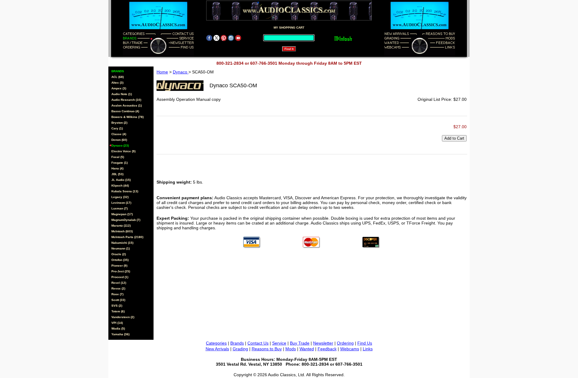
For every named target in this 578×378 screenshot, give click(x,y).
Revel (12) (118, 282)
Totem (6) (118, 311)
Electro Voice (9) (123, 151)
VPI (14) (117, 322)
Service (279, 343)
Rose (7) (117, 294)
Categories (216, 343)
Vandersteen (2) (122, 317)
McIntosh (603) (122, 231)
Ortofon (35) (120, 260)
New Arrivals (217, 348)
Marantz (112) (121, 225)
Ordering (345, 343)
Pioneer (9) (119, 265)
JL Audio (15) (121, 179)
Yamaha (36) (120, 334)
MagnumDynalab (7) (125, 220)
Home (162, 72)
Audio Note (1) (121, 94)
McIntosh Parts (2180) (127, 237)
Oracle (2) (118, 254)
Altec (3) (117, 82)
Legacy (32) (120, 197)
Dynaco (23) (120, 145)
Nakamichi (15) (122, 242)
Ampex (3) (118, 88)
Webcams (349, 348)
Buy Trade (299, 343)
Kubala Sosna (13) (124, 191)
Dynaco (180, 72)
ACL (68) (117, 77)
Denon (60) (119, 139)
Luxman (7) (119, 208)
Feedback (327, 348)
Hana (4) (117, 168)
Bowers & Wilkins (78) (127, 117)
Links (368, 348)
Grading (240, 348)
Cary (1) (117, 128)
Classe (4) (118, 134)
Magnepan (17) (122, 214)
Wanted (307, 348)
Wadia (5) (118, 328)
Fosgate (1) (119, 162)
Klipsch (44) (120, 185)
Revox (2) (118, 288)
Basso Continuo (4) (125, 111)
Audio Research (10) (126, 99)
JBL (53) (117, 174)
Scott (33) (118, 300)
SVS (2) (116, 305)
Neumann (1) (120, 248)
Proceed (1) (119, 277)
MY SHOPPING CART (289, 27)
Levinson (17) (121, 202)
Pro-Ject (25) (120, 271)
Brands (237, 343)
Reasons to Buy (267, 348)
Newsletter (323, 343)
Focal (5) (117, 157)
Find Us (364, 343)
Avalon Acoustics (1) (126, 105)
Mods (290, 348)
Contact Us (258, 343)
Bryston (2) (119, 122)
